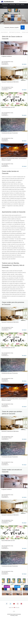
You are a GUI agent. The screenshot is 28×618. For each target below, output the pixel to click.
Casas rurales (12, 4)
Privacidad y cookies (14, 615)
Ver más (24, 64)
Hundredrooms (5, 4)
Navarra (18, 4)
